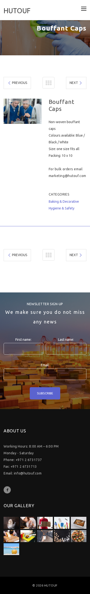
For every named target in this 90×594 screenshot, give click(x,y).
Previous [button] (9, 111)
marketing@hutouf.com (67, 176)
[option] (23, 111)
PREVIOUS (19, 83)
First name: (23, 339)
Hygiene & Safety (61, 208)
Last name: (66, 339)
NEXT (74, 83)
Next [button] (36, 111)
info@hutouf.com (28, 473)
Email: (45, 365)
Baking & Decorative (64, 201)
